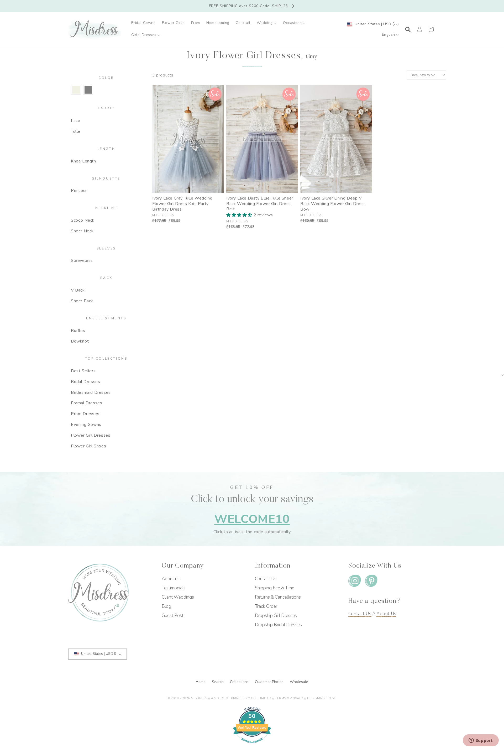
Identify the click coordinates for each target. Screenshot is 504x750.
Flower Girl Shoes (88, 446)
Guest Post (172, 616)
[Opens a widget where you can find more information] (481, 740)
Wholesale (299, 681)
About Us (386, 614)
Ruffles (78, 331)
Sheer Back (82, 301)
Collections (240, 681)
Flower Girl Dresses (90, 435)
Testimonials (174, 588)
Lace (75, 121)
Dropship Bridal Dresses (278, 625)
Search (218, 681)
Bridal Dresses (85, 382)
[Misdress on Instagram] (354, 582)
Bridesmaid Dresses (91, 392)
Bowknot (80, 341)
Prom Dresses (85, 414)
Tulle (75, 131)
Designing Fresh (321, 698)
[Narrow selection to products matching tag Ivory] (76, 89)
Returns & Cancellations (278, 597)
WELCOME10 (252, 519)
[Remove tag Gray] (88, 89)
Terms (280, 698)
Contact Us (265, 579)
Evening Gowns (86, 424)
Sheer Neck (82, 231)
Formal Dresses (86, 403)
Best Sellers (83, 371)
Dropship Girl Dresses (276, 616)
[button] (267, 22)
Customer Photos (270, 681)
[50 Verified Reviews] (252, 746)
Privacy (296, 698)
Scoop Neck (82, 220)
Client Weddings (178, 597)
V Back (78, 290)
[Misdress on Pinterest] (371, 582)
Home (201, 681)
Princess (79, 190)
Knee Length (83, 161)
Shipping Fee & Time (274, 588)
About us (171, 579)
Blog (166, 606)
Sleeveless (82, 260)
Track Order (266, 606)
